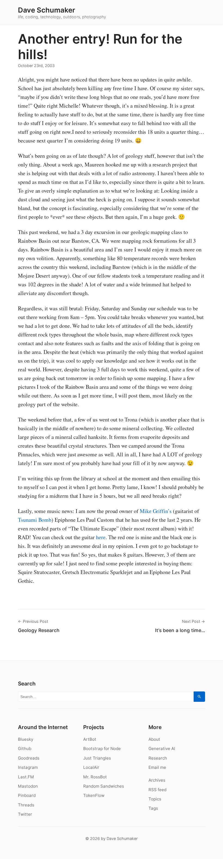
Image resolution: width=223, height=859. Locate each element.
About (154, 739)
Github (24, 748)
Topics (154, 799)
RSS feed (157, 789)
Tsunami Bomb (34, 519)
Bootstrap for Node (102, 748)
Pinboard (27, 795)
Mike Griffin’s (156, 511)
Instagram (28, 767)
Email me (157, 767)
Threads (26, 805)
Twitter (25, 814)
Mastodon (28, 786)
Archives (156, 780)
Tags (153, 808)
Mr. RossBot (95, 776)
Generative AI (161, 748)
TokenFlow (93, 795)
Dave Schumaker (46, 10)
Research (157, 758)
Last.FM (26, 776)
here (101, 537)
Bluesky (25, 739)
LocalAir (91, 767)
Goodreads (28, 758)
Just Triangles (97, 758)
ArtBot (89, 739)
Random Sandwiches (103, 786)
